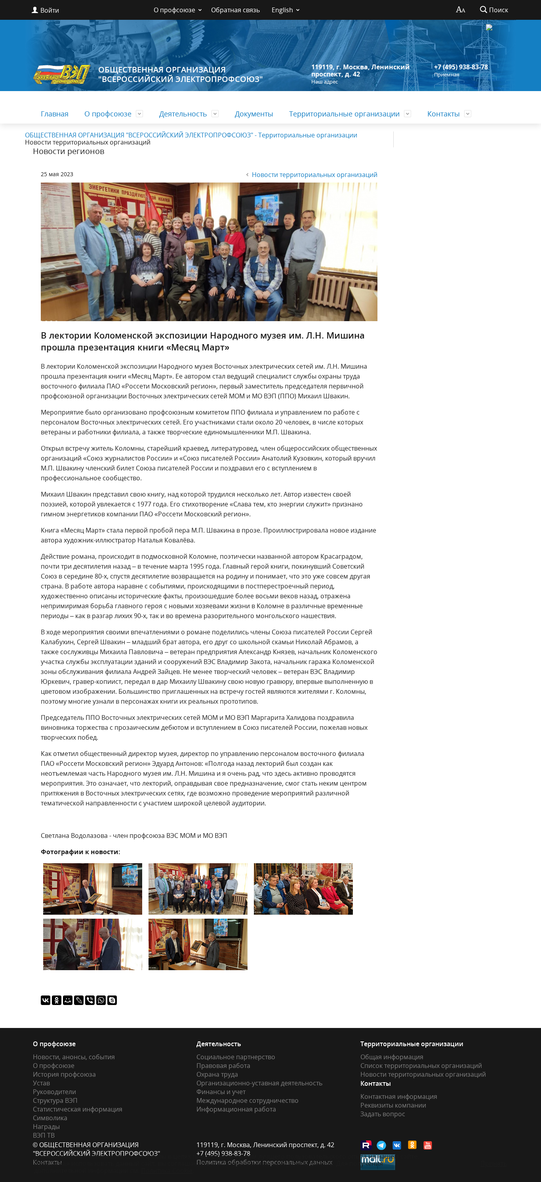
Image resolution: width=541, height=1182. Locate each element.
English (282, 10)
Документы (254, 113)
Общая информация (391, 1057)
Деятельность (183, 113)
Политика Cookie (166, 1170)
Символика (50, 1117)
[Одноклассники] (56, 1000)
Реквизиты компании (393, 1105)
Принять (493, 1163)
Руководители (54, 1091)
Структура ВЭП (55, 1100)
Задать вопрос (382, 1114)
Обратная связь (235, 10)
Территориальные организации (344, 113)
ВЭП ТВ (44, 1135)
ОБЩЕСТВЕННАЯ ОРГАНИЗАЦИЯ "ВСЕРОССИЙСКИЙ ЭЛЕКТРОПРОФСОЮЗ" (180, 74)
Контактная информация (398, 1096)
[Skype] (112, 1000)
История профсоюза (64, 1074)
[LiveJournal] (79, 1000)
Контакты (443, 113)
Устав (41, 1083)
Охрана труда (217, 1074)
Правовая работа (223, 1065)
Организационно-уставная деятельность (259, 1083)
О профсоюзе (174, 10)
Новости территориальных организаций (314, 174)
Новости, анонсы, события (74, 1057)
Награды (46, 1126)
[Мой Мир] (67, 1000)
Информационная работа (236, 1109)
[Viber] (90, 1000)
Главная (55, 113)
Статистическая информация (77, 1109)
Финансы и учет (221, 1091)
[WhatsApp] (101, 1000)
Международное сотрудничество (247, 1100)
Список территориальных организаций (421, 1065)
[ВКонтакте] (45, 1000)
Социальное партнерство (235, 1057)
